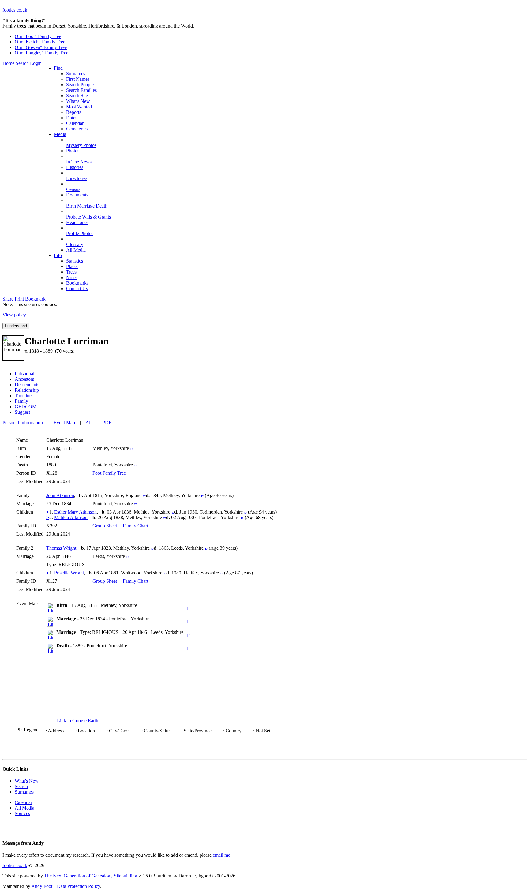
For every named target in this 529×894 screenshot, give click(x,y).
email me (221, 855)
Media (60, 134)
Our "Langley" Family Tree (41, 52)
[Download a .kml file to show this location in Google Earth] (188, 608)
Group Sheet (104, 525)
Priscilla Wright (69, 572)
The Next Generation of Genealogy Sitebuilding (90, 875)
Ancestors (24, 379)
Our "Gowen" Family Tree (41, 47)
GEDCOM (25, 406)
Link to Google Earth (77, 720)
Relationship (27, 390)
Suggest (22, 412)
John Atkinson (60, 495)
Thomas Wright (61, 548)
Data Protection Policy (78, 886)
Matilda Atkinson (71, 517)
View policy (14, 314)
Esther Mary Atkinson (75, 511)
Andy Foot (41, 886)
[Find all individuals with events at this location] (131, 448)
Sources (22, 813)
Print (19, 298)
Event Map (64, 422)
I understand (16, 326)
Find (58, 68)
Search (22, 63)
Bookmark (35, 298)
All (88, 422)
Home (8, 63)
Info (58, 255)
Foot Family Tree (109, 473)
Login (36, 63)
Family (21, 401)
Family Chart (135, 525)
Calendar (23, 802)
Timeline (23, 395)
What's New (27, 781)
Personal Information (22, 422)
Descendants (27, 384)
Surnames (24, 792)
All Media (24, 807)
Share (7, 298)
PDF (106, 422)
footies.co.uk (14, 10)
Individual (24, 373)
